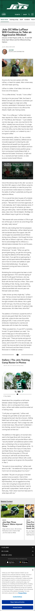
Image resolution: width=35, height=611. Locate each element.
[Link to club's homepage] (3, 13)
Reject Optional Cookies (17, 602)
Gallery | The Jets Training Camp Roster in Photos (16, 361)
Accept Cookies (17, 607)
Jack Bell (11, 50)
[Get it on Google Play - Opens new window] (23, 563)
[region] (17, 589)
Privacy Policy (22, 593)
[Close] (33, 570)
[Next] (22, 391)
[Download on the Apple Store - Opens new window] (11, 562)
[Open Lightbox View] (17, 384)
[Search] (29, 14)
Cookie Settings (17, 596)
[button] (17, 170)
